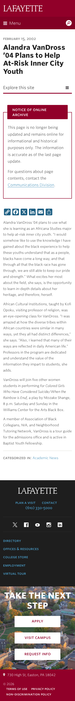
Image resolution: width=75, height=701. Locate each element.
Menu (15, 23)
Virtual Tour (14, 573)
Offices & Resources (21, 549)
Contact (49, 503)
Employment (14, 565)
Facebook (26, 524)
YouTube (37, 524)
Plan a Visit (25, 503)
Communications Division (31, 185)
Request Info (37, 653)
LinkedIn (60, 524)
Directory (12, 541)
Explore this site (18, 87)
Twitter (15, 524)
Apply (37, 620)
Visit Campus (38, 637)
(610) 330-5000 (38, 508)
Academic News (45, 458)
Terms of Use (16, 689)
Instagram (48, 524)
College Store (15, 557)
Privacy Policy (43, 689)
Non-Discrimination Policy (28, 694)
